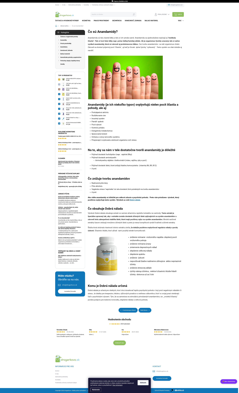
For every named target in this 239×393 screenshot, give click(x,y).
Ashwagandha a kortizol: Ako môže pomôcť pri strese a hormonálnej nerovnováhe (68, 178)
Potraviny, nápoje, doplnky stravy (70, 60)
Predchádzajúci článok (129, 310)
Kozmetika (63, 40)
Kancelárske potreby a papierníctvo (70, 57)
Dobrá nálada (135, 200)
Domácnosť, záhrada (66, 50)
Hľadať (134, 14)
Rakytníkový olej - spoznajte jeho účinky (70, 186)
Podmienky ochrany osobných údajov (102, 5)
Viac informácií (117, 385)
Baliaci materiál (65, 54)
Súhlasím (143, 383)
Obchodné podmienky (74, 5)
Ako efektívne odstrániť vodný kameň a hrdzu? (69, 256)
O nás (63, 5)
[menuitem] (67, 20)
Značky (62, 64)
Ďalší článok (144, 310)
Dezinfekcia (63, 47)
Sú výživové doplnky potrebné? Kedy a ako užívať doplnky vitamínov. (69, 227)
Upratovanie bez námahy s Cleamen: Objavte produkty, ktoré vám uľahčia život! (69, 163)
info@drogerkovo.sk (69, 285)
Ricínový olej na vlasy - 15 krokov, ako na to (70, 182)
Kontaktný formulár (70, 291)
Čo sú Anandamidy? (64, 218)
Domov (57, 5)
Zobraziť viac (119, 343)
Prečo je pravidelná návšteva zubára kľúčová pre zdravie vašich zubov (69, 197)
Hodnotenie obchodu (119, 319)
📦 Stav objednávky (228, 381)
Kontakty (86, 5)
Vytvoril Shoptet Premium (162, 390)
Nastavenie (96, 390)
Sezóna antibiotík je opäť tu (66, 238)
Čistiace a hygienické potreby (69, 36)
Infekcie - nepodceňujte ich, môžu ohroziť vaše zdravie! (68, 208)
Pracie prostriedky (65, 43)
